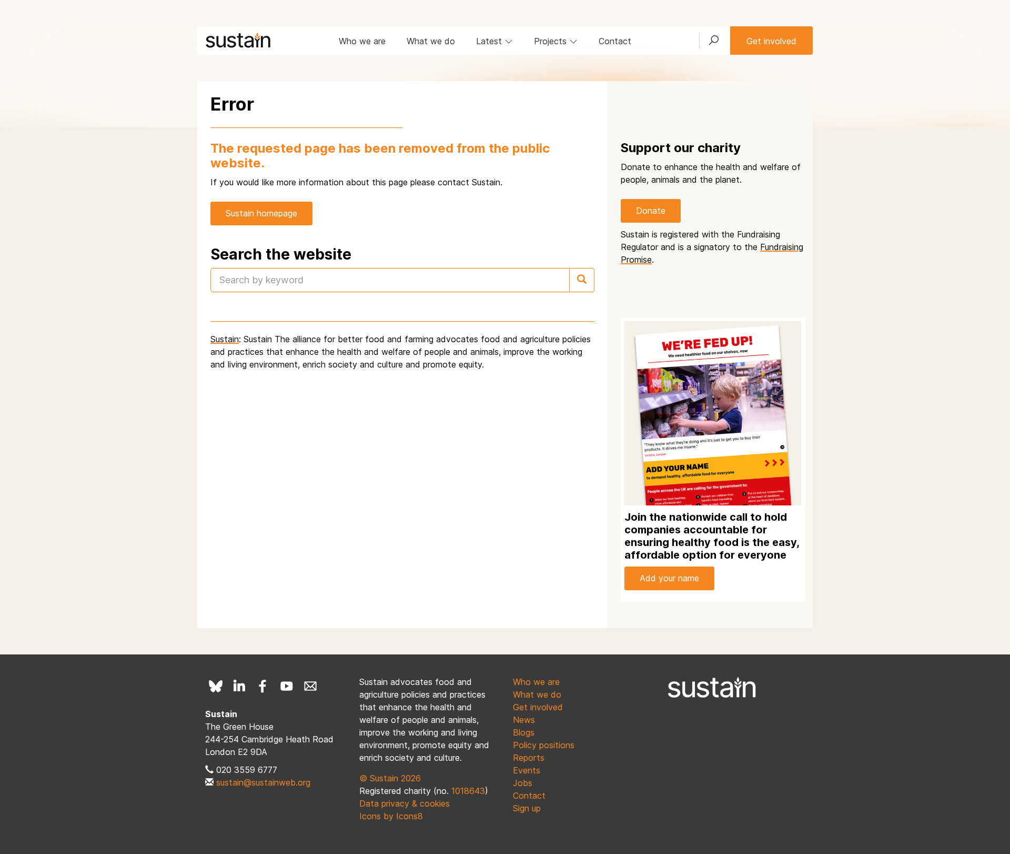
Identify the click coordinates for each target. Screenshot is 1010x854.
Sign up (527, 808)
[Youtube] (286, 686)
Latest (490, 41)
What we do (431, 41)
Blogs (523, 732)
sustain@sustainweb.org (263, 782)
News (524, 719)
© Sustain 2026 (390, 778)
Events (526, 770)
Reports (528, 757)
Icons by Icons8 (391, 816)
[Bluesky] (215, 686)
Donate (650, 210)
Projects (551, 41)
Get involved (771, 41)
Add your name (669, 578)
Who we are (362, 41)
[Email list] (310, 686)
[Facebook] (263, 686)
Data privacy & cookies (404, 803)
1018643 (468, 791)
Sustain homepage (261, 213)
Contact (615, 41)
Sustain (224, 339)
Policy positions (543, 745)
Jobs (522, 783)
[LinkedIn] (239, 686)
